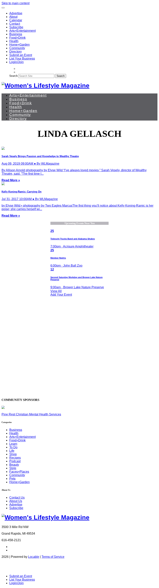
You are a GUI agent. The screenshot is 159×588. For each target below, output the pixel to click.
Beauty (14, 464)
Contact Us (17, 497)
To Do (13, 447)
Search (13, 75)
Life (11, 450)
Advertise (15, 13)
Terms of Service (52, 556)
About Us (15, 501)
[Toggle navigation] (3, 7)
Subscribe (16, 27)
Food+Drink (17, 37)
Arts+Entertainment (22, 30)
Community (17, 48)
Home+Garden (19, 44)
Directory (15, 51)
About (13, 16)
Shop (13, 454)
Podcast (15, 461)
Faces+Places (19, 471)
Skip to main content (15, 3)
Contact (14, 23)
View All (56, 291)
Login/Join (16, 62)
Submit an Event (20, 55)
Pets (12, 478)
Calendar (15, 20)
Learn (13, 443)
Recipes (15, 457)
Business (15, 34)
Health (13, 41)
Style (12, 468)
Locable (33, 556)
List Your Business (22, 58)
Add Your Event (61, 294)
